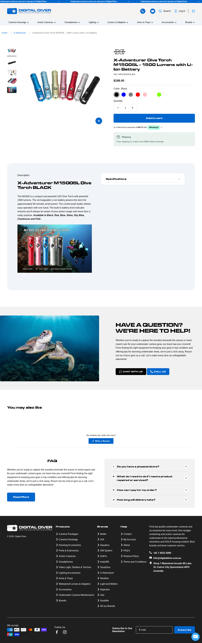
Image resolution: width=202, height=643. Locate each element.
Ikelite (103, 534)
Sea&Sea (105, 567)
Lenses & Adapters (117, 22)
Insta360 (104, 562)
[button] (143, 179)
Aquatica (104, 545)
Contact (127, 534)
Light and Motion (109, 584)
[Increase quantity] (132, 107)
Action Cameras (45, 22)
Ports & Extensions (69, 550)
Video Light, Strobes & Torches (75, 567)
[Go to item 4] (12, 81)
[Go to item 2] (12, 63)
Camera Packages (68, 534)
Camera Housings (17, 22)
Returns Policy (131, 556)
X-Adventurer (20, 33)
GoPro (103, 556)
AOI (102, 539)
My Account (129, 539)
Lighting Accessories (69, 573)
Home (4, 33)
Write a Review (104, 442)
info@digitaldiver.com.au (167, 558)
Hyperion (105, 589)
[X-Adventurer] (154, 52)
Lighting (92, 22)
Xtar (102, 595)
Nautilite (104, 600)
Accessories (168, 22)
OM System (106, 550)
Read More (21, 497)
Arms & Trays (144, 22)
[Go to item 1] (12, 51)
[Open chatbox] (195, 637)
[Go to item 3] (12, 73)
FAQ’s (126, 550)
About (126, 545)
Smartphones (70, 22)
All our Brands (107, 606)
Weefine (104, 578)
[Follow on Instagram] (65, 632)
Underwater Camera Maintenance (76, 595)
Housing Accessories (70, 545)
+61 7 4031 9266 (162, 553)
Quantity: (118, 101)
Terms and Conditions (134, 562)
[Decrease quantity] (118, 107)
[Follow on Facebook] (57, 632)
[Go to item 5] (12, 90)
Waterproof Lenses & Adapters (75, 584)
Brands (188, 22)
